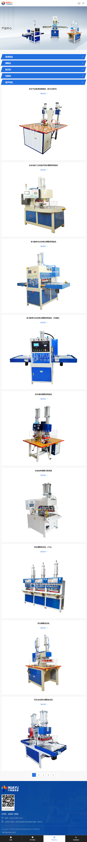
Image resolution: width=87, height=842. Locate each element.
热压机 (8, 69)
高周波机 (9, 56)
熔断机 (8, 63)
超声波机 (9, 82)
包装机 (8, 75)
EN (79, 3)
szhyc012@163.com (16, 818)
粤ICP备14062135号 (9, 832)
